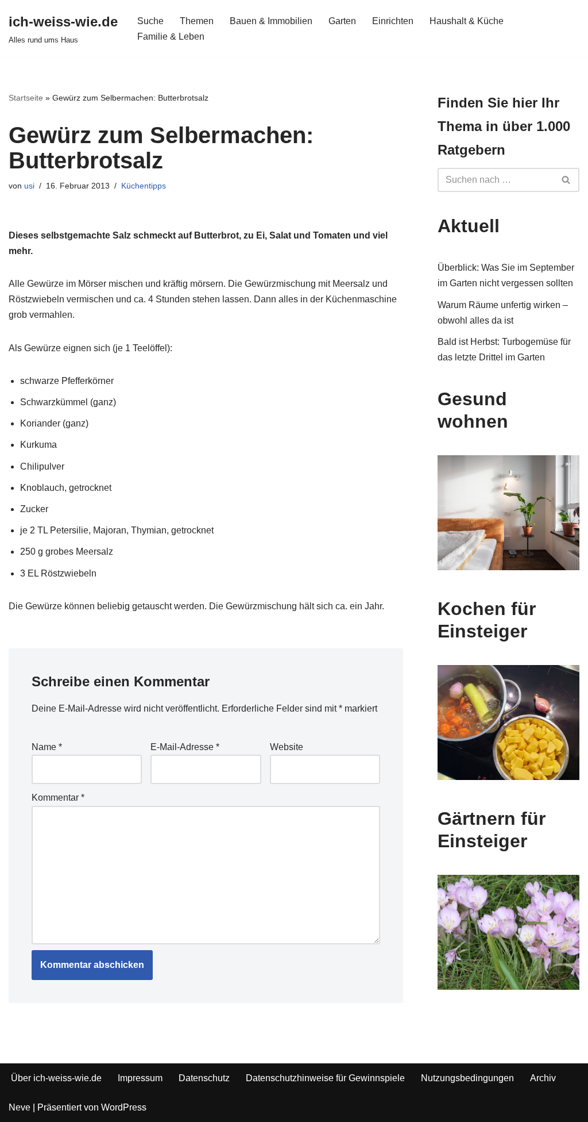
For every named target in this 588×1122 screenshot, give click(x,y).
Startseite (26, 97)
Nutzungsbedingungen (467, 1078)
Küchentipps (143, 185)
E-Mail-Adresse (184, 747)
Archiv (543, 1078)
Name (47, 747)
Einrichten (392, 21)
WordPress (123, 1107)
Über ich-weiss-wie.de (56, 1078)
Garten (342, 21)
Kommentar (58, 797)
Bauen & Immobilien (271, 21)
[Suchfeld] (566, 180)
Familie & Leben (170, 36)
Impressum (140, 1078)
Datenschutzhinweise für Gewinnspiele (325, 1078)
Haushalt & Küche (467, 21)
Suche (150, 21)
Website (286, 747)
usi (29, 185)
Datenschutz (204, 1078)
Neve (19, 1107)
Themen (197, 21)
